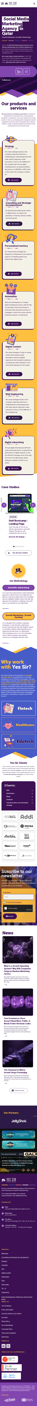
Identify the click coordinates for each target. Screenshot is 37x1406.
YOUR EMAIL (7, 892)
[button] (2, 3)
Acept (14, 902)
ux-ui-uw (13, 517)
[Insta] (26, 71)
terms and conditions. (16, 902)
